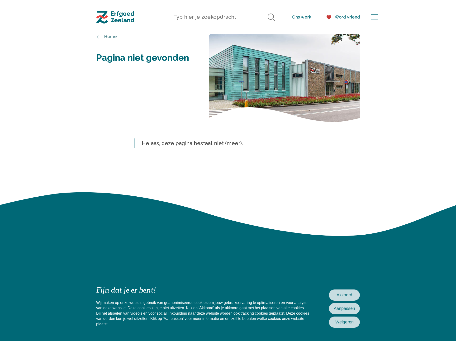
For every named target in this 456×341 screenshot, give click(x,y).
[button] (374, 17)
